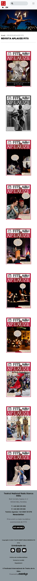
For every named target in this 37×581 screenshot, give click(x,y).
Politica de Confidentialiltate (18, 557)
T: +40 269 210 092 (18, 506)
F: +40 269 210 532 (18, 509)
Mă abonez (18, 528)
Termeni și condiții (18, 560)
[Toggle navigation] (33, 3)
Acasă (3, 35)
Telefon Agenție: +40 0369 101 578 (18, 512)
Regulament (18, 563)
